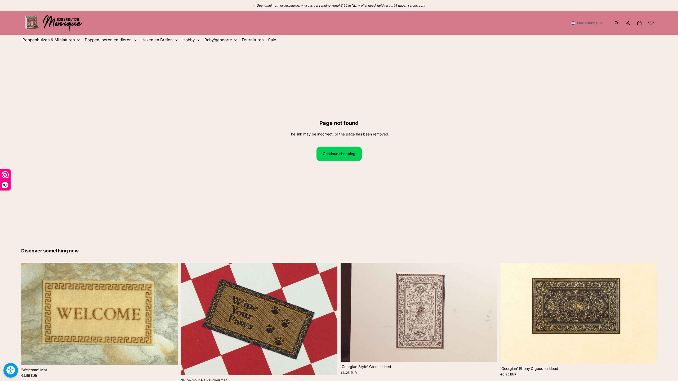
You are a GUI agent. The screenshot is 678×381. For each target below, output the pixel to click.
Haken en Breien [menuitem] (157, 39)
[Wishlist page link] (651, 23)
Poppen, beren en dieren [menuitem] (108, 39)
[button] (587, 23)
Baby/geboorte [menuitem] (218, 39)
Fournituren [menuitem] (253, 39)
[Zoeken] (616, 23)
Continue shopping (339, 153)
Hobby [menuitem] (188, 39)
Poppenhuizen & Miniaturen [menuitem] (49, 39)
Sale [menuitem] (272, 39)
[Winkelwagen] (639, 23)
